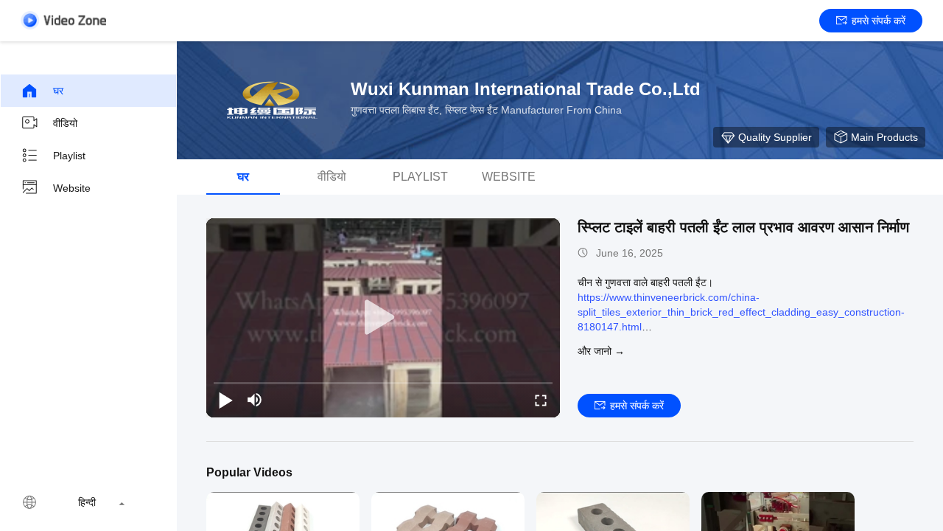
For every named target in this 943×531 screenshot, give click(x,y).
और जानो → (601, 351)
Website (72, 188)
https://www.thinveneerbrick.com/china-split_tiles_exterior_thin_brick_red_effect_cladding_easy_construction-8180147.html (741, 312)
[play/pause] (225, 400)
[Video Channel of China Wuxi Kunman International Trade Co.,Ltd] (63, 20)
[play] (383, 317)
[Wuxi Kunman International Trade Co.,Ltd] (272, 100)
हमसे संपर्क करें (878, 21)
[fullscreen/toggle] (540, 400)
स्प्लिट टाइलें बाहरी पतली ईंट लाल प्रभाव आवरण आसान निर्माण (743, 227)
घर (58, 91)
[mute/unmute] (255, 400)
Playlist (69, 156)
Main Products (884, 137)
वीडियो (65, 123)
